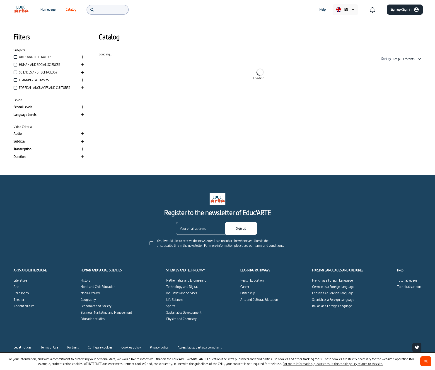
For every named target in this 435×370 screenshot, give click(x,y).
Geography (88, 299)
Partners (73, 347)
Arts (16, 286)
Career (244, 286)
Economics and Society (96, 306)
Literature (20, 280)
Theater (19, 299)
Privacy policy (159, 347)
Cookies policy (131, 347)
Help (400, 270)
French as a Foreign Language (332, 280)
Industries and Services (181, 293)
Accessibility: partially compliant (200, 347)
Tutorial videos (407, 280)
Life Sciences (174, 299)
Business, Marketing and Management (106, 312)
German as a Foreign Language (333, 286)
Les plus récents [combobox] (404, 59)
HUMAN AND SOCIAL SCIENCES (101, 270)
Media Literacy (90, 293)
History (85, 280)
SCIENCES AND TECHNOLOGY (185, 270)
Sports (170, 306)
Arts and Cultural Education (259, 299)
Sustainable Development (183, 312)
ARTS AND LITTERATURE (30, 270)
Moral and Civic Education (98, 286)
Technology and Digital (182, 286)
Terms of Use (49, 347)
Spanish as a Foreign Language (333, 299)
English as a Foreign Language (332, 293)
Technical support (409, 286)
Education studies (93, 318)
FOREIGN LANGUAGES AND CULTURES (337, 270)
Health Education (252, 280)
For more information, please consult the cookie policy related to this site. (333, 363)
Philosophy (21, 293)
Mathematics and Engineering (186, 280)
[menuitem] (21, 9)
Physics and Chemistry (181, 318)
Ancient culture (24, 306)
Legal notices (22, 347)
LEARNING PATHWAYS (255, 270)
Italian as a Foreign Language (332, 306)
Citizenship (247, 293)
